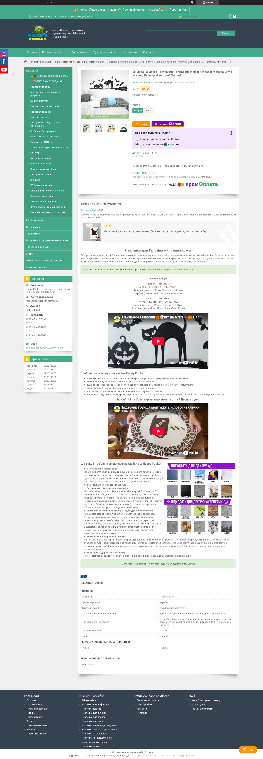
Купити (143, 123)
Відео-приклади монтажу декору (44, 260)
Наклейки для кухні (92, 721)
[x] (85, 577)
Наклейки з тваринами (94, 733)
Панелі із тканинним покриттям (47, 212)
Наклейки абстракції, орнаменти (99, 729)
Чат (251, 749)
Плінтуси (35, 152)
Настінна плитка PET (41, 163)
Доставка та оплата (105, 52)
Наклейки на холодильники (97, 737)
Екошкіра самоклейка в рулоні (47, 190)
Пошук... (226, 33)
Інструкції (142, 712)
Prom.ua (149, 752)
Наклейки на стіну (63, 61)
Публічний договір (37, 708)
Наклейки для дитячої (94, 712)
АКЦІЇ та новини (34, 220)
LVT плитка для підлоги (43, 201)
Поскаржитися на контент (152, 755)
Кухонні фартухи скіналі (94, 742)
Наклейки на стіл (39, 117)
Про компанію (80, 52)
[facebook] (82, 577)
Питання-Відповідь (37, 725)
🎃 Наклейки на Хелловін (91, 61)
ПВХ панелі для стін (41, 185)
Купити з (163, 123)
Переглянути (178, 9)
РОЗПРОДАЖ (198, 704)
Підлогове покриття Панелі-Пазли (49, 147)
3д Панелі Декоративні (43, 131)
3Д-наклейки (89, 700)
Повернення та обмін (37, 247)
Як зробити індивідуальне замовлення (47, 240)
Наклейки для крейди (93, 717)
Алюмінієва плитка (41, 158)
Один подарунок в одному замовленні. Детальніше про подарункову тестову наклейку (155, 231)
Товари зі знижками (202, 708)
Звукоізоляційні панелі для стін (47, 207)
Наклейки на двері (40, 111)
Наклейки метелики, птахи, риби (99, 725)
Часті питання (33, 233)
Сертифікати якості (36, 267)
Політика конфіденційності (180, 755)
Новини (31, 712)
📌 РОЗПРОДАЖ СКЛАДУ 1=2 (46, 81)
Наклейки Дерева (91, 708)
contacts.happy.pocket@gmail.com (44, 347)
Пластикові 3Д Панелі (42, 142)
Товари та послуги (40, 61)
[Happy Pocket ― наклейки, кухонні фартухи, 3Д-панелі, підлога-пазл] (37, 33)
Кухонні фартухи (39, 100)
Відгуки (31, 729)
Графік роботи (144, 704)
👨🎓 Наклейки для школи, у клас (49, 76)
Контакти (148, 52)
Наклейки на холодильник (44, 106)
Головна (32, 52)
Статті (29, 253)
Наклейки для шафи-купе (95, 704)
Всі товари (32, 70)
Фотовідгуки (130, 52)
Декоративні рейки (41, 174)
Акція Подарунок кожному (205, 700)
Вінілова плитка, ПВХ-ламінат (46, 136)
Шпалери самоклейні (41, 196)
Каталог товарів (51, 52)
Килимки (35, 180)
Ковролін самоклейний (43, 169)
